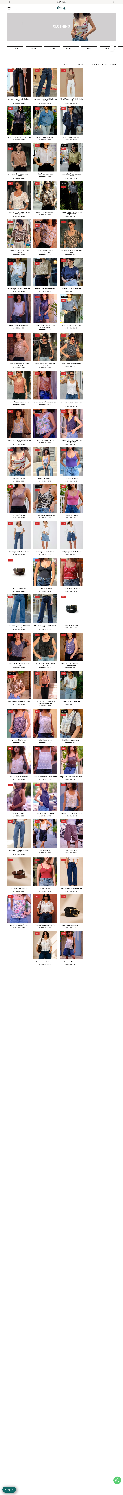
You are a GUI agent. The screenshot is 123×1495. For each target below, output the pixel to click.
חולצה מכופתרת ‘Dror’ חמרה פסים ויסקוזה (19, 174)
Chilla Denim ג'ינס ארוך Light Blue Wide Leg (19, 626)
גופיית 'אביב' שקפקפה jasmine (72, 813)
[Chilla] (61, 8)
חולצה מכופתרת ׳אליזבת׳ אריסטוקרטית (45, 251)
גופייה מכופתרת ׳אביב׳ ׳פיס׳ (45, 440)
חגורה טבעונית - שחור (71, 625)
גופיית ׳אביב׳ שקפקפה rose (19, 777)
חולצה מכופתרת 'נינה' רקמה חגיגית (19, 289)
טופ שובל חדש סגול (71, 478)
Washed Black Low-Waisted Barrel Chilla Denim (45, 702)
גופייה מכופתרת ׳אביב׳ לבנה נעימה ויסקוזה (71, 402)
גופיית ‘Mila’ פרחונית (19, 740)
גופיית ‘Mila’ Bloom (45, 740)
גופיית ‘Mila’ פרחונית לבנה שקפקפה (45, 777)
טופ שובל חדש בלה (19, 478)
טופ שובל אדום (45, 888)
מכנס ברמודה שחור (45, 850)
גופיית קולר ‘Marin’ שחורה (45, 813)
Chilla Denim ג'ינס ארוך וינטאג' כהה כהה (19, 99)
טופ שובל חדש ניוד (19, 515)
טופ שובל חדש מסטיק (72, 515)
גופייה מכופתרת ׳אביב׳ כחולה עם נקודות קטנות (71, 441)
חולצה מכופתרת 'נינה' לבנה (71, 702)
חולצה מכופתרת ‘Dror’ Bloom (71, 740)
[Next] (112, 48)
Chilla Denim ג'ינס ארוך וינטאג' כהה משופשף (45, 99)
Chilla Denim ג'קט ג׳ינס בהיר (45, 137)
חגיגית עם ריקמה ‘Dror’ (45, 174)
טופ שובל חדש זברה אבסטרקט (45, 515)
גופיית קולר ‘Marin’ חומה (19, 813)
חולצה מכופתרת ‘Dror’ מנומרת (45, 212)
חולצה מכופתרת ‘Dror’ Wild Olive (19, 702)
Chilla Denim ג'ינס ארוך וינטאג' (19, 552)
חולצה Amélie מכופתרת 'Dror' (45, 962)
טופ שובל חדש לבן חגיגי (45, 478)
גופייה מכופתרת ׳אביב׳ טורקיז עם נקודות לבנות (71, 664)
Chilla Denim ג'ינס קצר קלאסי (71, 552)
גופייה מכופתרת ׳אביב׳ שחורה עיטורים (45, 664)
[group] (61, 2)
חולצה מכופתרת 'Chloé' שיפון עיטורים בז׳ (19, 364)
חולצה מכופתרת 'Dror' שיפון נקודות (19, 137)
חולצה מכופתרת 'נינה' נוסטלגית (45, 289)
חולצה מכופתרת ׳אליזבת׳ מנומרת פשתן (71, 251)
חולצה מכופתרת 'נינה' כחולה (71, 325)
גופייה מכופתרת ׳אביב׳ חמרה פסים (45, 402)
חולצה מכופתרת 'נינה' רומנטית (71, 289)
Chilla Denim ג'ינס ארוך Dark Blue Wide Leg (45, 626)
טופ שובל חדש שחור (45, 588)
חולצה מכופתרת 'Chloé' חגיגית (19, 325)
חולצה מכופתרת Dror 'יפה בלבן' (45, 925)
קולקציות (105, 64)
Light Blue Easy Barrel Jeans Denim (19, 851)
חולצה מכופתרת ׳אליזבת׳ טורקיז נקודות (19, 664)
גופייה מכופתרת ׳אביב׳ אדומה (19, 402)
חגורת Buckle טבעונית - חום (19, 888)
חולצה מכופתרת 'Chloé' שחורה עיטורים (45, 364)
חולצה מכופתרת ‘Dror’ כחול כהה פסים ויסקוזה (71, 213)
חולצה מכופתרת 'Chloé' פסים (71, 364)
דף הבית (113, 64)
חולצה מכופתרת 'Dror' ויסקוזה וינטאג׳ (71, 174)
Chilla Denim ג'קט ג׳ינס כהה (71, 137)
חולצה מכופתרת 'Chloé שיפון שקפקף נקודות (45, 326)
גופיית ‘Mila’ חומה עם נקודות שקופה (71, 777)
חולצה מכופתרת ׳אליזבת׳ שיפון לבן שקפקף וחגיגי (19, 213)
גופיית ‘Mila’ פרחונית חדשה (19, 925)
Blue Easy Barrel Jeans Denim (71, 888)
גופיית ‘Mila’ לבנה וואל (71, 962)
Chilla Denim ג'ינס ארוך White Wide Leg (71, 99)
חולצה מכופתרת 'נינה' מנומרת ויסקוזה (19, 251)
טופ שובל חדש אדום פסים (71, 588)
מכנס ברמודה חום (71, 850)
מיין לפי (80, 64)
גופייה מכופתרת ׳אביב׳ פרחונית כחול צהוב (19, 441)
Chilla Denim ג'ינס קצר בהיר (45, 552)
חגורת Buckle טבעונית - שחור (71, 925)
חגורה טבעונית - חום (19, 588)
